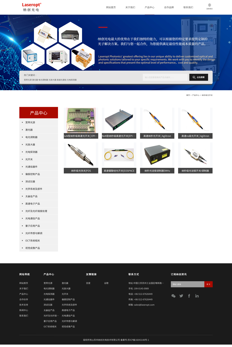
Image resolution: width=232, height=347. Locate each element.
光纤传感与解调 (69, 321)
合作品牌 (169, 7)
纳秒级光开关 (207, 95)
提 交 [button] (208, 284)
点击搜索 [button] (201, 77)
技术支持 (23, 304)
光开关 (65, 293)
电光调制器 (49, 288)
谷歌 (106, 283)
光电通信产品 (68, 315)
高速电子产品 (68, 310)
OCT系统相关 (50, 326)
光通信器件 (49, 299)
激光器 (65, 283)
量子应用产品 (50, 321)
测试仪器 (48, 304)
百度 (88, 283)
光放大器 (66, 288)
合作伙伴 (23, 299)
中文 (209, 17)
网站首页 (111, 7)
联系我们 (188, 7)
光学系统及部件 (69, 304)
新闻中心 (23, 310)
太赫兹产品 (49, 310)
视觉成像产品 (68, 326)
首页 (188, 95)
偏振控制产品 (68, 299)
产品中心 (149, 7)
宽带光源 (48, 283)
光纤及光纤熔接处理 (53, 315)
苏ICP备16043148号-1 (138, 339)
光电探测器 (49, 293)
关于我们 (130, 7)
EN (209, 20)
